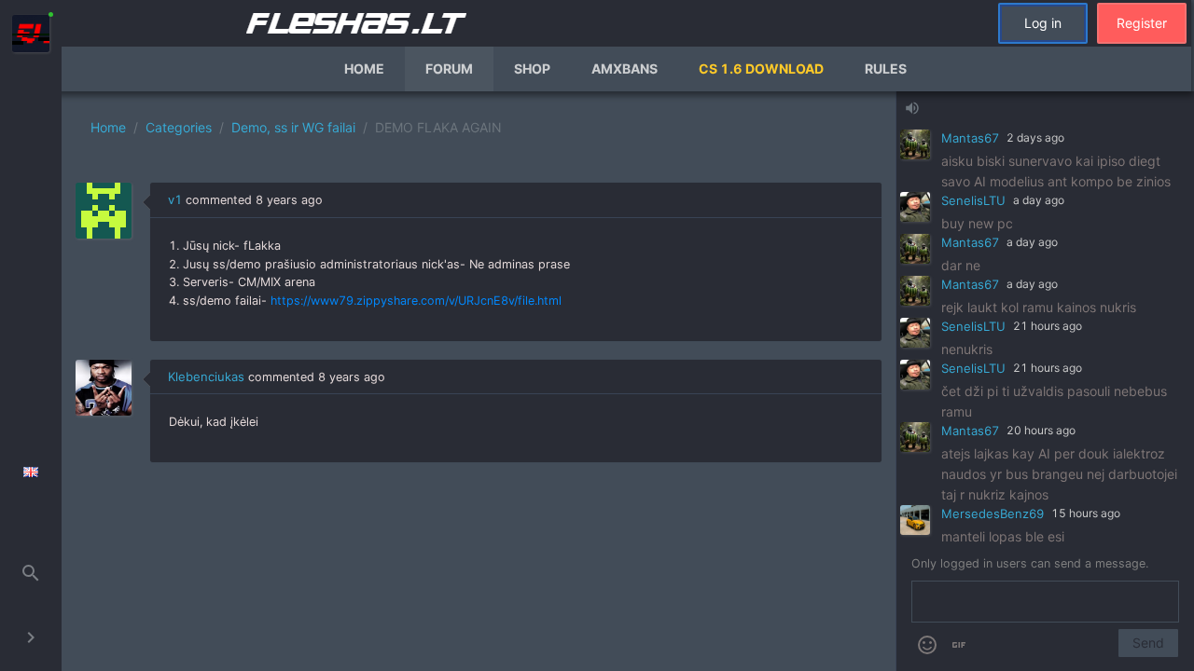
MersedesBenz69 (992, 513)
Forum (449, 68)
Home (364, 68)
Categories (179, 127)
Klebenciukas (206, 376)
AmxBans (624, 68)
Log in (1043, 23)
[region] (479, 381)
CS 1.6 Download (761, 68)
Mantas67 (970, 137)
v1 (175, 199)
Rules (886, 68)
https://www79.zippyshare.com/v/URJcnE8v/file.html (416, 301)
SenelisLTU (973, 200)
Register (1142, 23)
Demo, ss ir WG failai (293, 127)
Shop (532, 68)
